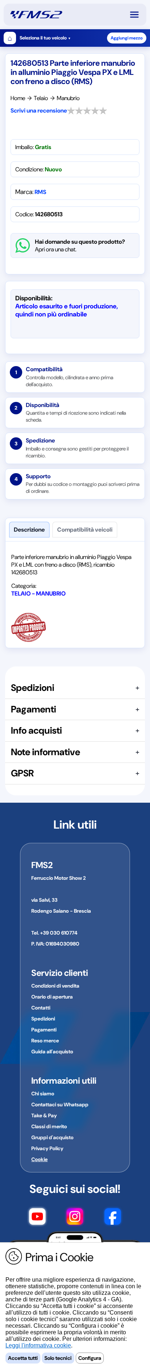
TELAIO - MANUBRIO (38, 593)
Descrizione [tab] (29, 529)
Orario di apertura (52, 996)
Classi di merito (49, 1126)
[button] (137, 14)
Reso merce (45, 1040)
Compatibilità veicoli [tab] (84, 529)
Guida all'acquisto (52, 1051)
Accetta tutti (23, 1358)
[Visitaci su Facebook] (113, 1217)
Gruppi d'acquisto (52, 1137)
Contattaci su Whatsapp (59, 1104)
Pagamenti (43, 1029)
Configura (89, 1358)
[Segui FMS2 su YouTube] (37, 1217)
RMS (40, 192)
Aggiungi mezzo (127, 38)
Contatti (40, 1007)
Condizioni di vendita (55, 985)
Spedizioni (43, 1018)
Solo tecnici (58, 1358)
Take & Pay (44, 1115)
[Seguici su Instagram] (75, 1217)
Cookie (39, 1159)
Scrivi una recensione (39, 110)
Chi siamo (42, 1093)
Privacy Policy (47, 1148)
